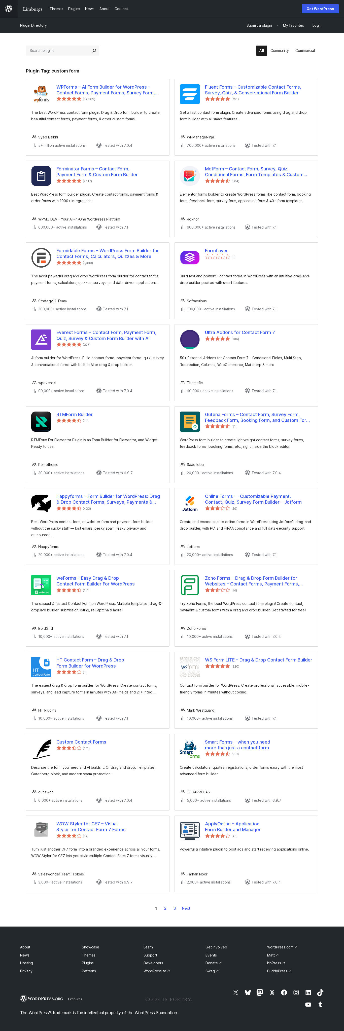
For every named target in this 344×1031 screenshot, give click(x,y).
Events (211, 955)
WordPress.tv (157, 971)
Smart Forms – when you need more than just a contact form (237, 744)
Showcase (90, 947)
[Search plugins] (94, 51)
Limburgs (75, 999)
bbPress (276, 963)
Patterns (89, 971)
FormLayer (216, 250)
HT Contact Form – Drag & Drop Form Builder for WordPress (90, 662)
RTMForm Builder (74, 414)
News (24, 955)
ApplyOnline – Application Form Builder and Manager (233, 826)
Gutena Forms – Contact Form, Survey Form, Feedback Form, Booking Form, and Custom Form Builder (257, 417)
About (25, 947)
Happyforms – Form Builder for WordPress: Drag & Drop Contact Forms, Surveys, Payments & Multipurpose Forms (108, 499)
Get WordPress (320, 9)
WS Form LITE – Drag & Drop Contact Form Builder (258, 659)
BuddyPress (279, 971)
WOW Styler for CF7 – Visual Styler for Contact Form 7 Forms (91, 826)
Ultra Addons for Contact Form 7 (240, 332)
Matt (273, 955)
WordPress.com (282, 947)
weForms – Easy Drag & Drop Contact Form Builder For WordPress (95, 580)
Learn (148, 947)
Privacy (26, 971)
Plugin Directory (33, 25)
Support (150, 955)
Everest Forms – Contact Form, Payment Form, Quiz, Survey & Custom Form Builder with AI (106, 335)
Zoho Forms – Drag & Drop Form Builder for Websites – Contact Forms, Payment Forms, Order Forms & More (252, 581)
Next (186, 908)
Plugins (88, 963)
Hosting (26, 963)
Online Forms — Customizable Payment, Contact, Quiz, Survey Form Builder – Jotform (253, 499)
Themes (88, 955)
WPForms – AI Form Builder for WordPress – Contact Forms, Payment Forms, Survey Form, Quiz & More (105, 90)
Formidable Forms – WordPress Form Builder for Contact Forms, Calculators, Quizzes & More (107, 253)
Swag (212, 971)
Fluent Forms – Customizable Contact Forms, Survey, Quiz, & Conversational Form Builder (253, 89)
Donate (213, 963)
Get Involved (216, 947)
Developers (153, 963)
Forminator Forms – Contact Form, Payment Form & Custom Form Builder (97, 171)
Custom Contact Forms (81, 742)
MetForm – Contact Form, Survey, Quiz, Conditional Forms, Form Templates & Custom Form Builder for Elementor (254, 172)
